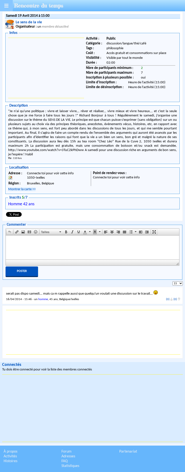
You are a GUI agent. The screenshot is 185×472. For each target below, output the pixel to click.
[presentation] (10, 232)
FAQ (64, 461)
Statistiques (70, 466)
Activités (10, 456)
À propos (10, 452)
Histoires (10, 461)
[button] (9, 232)
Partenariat (128, 452)
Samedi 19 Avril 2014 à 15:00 (28, 16)
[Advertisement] (46, 68)
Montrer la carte (22, 189)
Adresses (68, 456)
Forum (66, 452)
